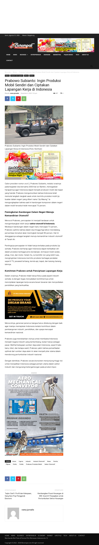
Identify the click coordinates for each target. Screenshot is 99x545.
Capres (21, 461)
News (26, 75)
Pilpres (8, 464)
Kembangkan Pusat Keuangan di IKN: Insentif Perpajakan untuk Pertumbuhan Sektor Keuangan (50, 496)
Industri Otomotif (39, 461)
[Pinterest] (18, 98)
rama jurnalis (14, 93)
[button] (91, 66)
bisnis (14, 461)
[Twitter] (12, 98)
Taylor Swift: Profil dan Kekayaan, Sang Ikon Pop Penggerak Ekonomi (18, 496)
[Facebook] (7, 98)
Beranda (8, 72)
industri (28, 461)
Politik (21, 464)
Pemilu (55, 461)
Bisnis (15, 72)
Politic (32, 75)
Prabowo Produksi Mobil (34, 464)
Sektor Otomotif (50, 464)
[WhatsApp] (23, 98)
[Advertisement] (49, 17)
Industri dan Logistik (17, 75)
